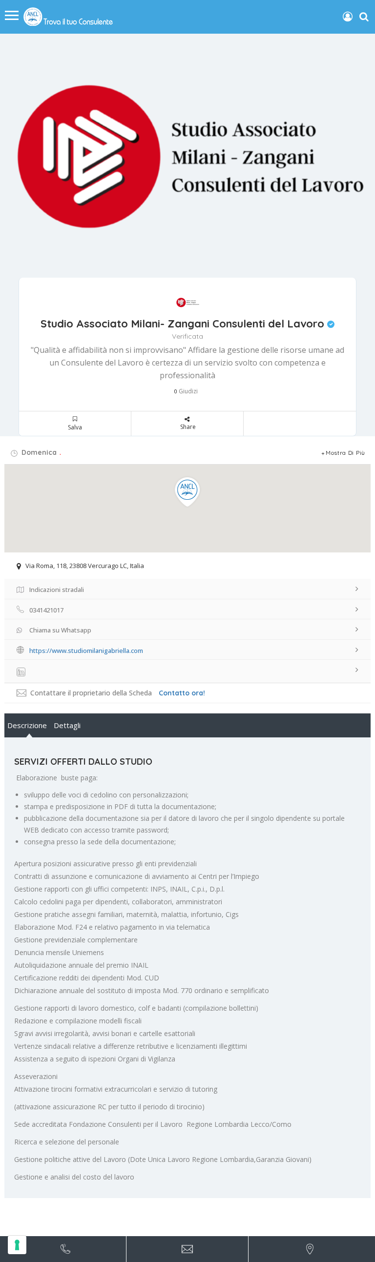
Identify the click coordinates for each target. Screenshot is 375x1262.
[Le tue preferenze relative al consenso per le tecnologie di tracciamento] (17, 1245)
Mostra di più (345, 452)
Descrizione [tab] (27, 725)
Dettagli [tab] (67, 725)
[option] (187, 165)
